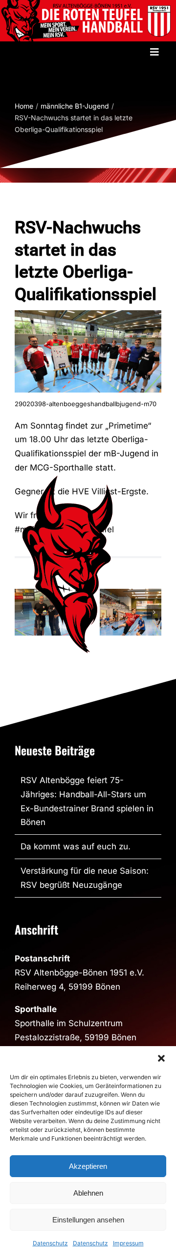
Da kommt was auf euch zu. (76, 846)
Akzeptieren (88, 1166)
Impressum (128, 1243)
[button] (161, 1058)
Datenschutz (50, 1243)
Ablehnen (88, 1193)
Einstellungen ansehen (88, 1220)
